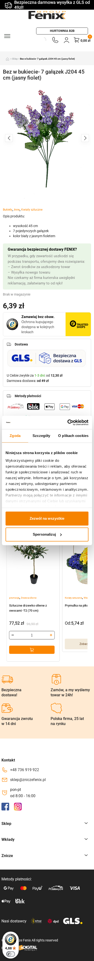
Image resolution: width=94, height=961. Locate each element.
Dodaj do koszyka (32, 650)
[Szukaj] (38, 40)
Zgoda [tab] (15, 436)
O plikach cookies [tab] (73, 436)
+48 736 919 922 (24, 769)
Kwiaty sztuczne (31, 209)
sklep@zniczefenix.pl (28, 779)
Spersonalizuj (44, 534)
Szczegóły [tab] (41, 436)
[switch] (10, 954)
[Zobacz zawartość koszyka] (77, 40)
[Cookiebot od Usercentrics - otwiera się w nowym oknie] (67, 422)
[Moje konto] (66, 40)
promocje (14, 597)
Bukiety (7, 209)
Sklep (15, 58)
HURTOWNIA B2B (62, 31)
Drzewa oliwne (28, 597)
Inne (17, 209)
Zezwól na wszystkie (47, 518)
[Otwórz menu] (7, 35)
